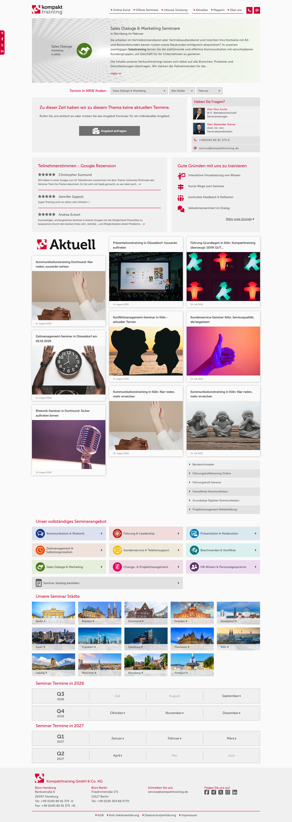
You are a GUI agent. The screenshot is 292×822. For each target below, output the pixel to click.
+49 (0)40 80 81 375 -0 (57, 801)
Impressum (189, 815)
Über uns (236, 10)
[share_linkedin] (2, 52)
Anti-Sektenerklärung (123, 815)
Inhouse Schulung (175, 10)
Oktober (116, 713)
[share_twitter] (2, 46)
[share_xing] (2, 33)
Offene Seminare (147, 10)
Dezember (230, 713)
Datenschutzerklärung (160, 815)
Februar (173, 738)
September (230, 696)
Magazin (218, 10)
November (173, 713)
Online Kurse (121, 10)
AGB (100, 815)
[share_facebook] (2, 39)
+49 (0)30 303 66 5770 (113, 801)
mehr (114, 73)
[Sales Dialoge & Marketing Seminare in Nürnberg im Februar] (249, 10)
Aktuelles (202, 10)
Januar (116, 738)
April (116, 755)
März (230, 738)
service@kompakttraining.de (168, 792)
